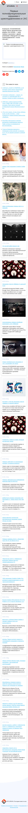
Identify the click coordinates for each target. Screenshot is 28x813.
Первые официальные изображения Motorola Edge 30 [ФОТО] (13, 480)
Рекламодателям (14, 807)
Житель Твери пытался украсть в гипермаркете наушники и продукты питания (13, 641)
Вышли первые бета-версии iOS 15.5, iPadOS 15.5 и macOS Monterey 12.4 (13, 600)
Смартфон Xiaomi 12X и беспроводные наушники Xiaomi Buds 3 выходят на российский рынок (13, 749)
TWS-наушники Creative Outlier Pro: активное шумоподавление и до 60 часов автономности (13, 580)
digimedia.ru (11, 62)
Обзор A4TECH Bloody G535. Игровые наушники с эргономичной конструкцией (13, 662)
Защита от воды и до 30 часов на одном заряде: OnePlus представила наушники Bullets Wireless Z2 (13, 705)
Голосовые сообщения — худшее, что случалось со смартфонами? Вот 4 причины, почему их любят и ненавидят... (13, 96)
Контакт (16, 805)
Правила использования (7, 805)
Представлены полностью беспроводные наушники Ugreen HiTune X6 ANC (12, 519)
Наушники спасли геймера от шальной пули (14, 284)
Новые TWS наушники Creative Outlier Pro (13, 167)
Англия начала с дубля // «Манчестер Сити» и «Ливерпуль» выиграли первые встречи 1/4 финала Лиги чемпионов (13, 727)
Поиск (17, 2)
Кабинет (24, 2)
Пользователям (22, 805)
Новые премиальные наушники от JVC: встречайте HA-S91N (12, 362)
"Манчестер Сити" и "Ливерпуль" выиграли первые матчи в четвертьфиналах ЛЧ (12, 560)
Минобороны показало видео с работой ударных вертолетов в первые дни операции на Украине (12, 683)
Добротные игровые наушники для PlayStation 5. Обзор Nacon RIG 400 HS (13, 499)
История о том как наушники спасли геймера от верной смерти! (13, 402)
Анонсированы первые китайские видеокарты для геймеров (12, 323)
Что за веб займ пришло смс (10, 246)
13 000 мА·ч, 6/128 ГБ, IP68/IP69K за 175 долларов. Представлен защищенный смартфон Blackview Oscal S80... (13, 89)
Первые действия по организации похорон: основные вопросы (12, 462)
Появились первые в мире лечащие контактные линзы (13, 440)
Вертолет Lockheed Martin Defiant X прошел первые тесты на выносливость (13, 621)
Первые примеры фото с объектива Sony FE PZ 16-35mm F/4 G (13, 539)
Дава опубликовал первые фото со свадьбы (13, 207)
